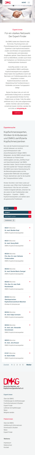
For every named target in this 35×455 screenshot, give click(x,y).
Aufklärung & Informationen (13, 425)
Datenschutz (8, 445)
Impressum (7, 443)
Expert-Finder (8, 405)
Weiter (28, 365)
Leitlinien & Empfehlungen (12, 408)
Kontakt (18, 113)
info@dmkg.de (21, 108)
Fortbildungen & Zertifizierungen (14, 401)
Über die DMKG (9, 399)
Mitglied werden (9, 412)
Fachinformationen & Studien (13, 403)
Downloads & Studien (11, 427)
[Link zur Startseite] (8, 2)
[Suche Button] (29, 216)
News (5, 410)
